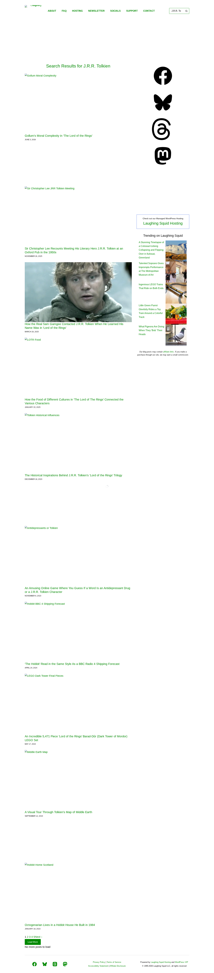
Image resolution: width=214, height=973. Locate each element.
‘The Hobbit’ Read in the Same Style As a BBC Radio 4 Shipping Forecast (72, 663)
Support (132, 11)
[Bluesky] (163, 112)
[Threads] (163, 139)
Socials (115, 11)
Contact (149, 11)
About (52, 11)
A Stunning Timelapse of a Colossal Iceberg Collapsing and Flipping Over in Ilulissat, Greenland (151, 250)
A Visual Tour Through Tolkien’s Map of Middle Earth (58, 812)
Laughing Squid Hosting (163, 223)
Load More (33, 942)
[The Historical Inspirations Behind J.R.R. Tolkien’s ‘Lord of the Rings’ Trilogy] (78, 443)
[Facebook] (163, 85)
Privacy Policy (99, 962)
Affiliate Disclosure (118, 966)
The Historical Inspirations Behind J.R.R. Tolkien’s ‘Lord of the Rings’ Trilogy (73, 475)
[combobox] (176, 11)
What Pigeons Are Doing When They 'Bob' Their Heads (151, 330)
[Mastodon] (163, 165)
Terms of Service (114, 962)
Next (38, 936)
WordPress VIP (181, 962)
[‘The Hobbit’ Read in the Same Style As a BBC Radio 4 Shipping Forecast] (78, 632)
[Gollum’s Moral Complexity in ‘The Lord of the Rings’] (78, 104)
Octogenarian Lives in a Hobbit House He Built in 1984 (60, 925)
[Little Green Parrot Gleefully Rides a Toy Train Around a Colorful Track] (176, 314)
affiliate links (168, 352)
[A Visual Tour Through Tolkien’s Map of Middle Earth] (78, 780)
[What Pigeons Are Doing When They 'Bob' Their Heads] (176, 335)
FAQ (64, 11)
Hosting (77, 11)
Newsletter (96, 11)
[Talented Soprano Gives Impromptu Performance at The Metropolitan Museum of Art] (176, 272)
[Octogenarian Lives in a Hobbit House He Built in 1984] (78, 893)
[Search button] (186, 11)
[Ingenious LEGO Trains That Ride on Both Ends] (176, 293)
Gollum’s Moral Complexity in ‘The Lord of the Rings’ (58, 135)
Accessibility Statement (98, 966)
